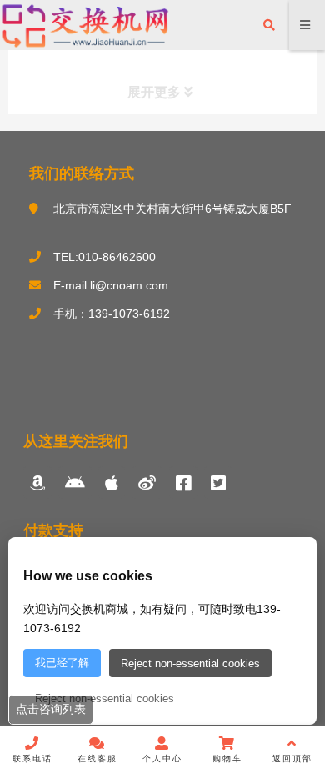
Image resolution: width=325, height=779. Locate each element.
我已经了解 (62, 662)
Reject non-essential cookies (190, 663)
